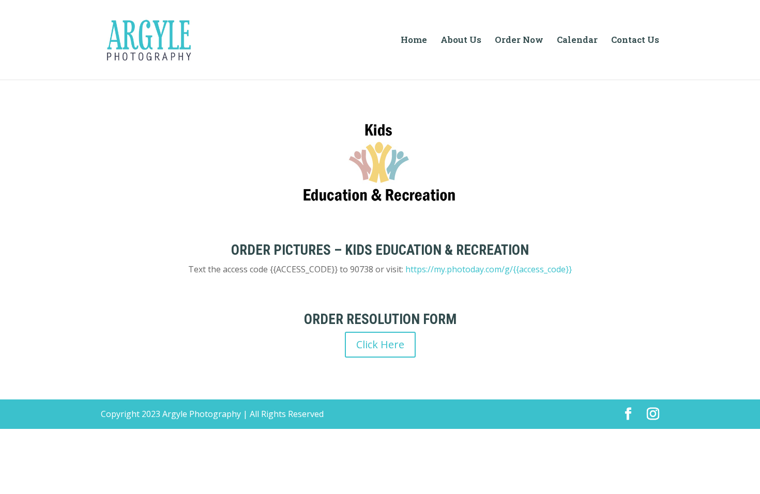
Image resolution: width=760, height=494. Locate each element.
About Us (460, 40)
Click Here (380, 344)
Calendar (577, 40)
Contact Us (635, 40)
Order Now (519, 40)
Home (414, 40)
